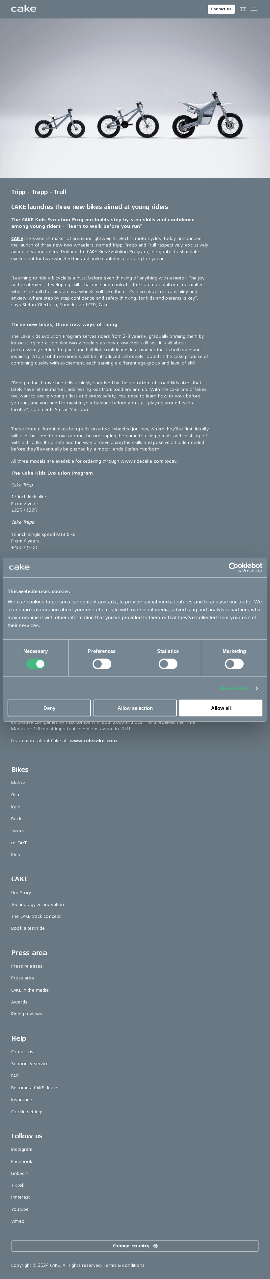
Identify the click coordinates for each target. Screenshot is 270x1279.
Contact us (221, 9)
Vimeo (18, 1221)
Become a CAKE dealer (35, 1087)
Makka (18, 782)
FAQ (15, 1075)
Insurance (21, 1099)
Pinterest (20, 1197)
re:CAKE (19, 842)
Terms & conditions (124, 1265)
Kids (15, 854)
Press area (22, 977)
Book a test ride (28, 928)
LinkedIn (19, 1173)
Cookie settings (27, 1111)
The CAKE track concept (36, 916)
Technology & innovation (37, 904)
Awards (19, 1002)
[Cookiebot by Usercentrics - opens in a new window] (233, 567)
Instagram (21, 1149)
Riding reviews (26, 1013)
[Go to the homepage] (23, 9)
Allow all (221, 708)
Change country (131, 1245)
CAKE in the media (30, 990)
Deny (49, 708)
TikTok (17, 1185)
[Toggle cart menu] (243, 9)
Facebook (21, 1161)
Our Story (21, 892)
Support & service (30, 1063)
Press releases (26, 966)
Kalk (15, 806)
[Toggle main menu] (254, 9)
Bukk (16, 818)
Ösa (15, 794)
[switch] (102, 663)
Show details (235, 688)
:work (17, 830)
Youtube (20, 1209)
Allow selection (135, 708)
